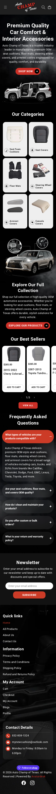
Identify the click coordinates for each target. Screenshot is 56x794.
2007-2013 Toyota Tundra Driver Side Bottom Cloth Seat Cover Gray (38, 371)
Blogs (6, 707)
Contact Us (9, 641)
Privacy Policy (11, 655)
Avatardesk (38, 776)
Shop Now (25, 71)
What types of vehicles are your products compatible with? (23, 436)
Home (6, 622)
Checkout (9, 694)
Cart (5, 688)
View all (28, 405)
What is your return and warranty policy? (24, 538)
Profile (7, 713)
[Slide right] (34, 397)
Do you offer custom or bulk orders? (21, 522)
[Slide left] (22, 397)
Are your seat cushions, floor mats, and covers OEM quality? (25, 490)
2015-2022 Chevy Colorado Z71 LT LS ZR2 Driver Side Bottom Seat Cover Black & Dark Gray (13, 372)
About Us (8, 635)
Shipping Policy (12, 668)
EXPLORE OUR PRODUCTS (25, 325)
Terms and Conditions (16, 661)
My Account (10, 701)
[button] (5, 7)
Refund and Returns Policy (19, 674)
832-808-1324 (20, 735)
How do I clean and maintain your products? (24, 506)
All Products (10, 628)
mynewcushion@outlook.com (30, 741)
